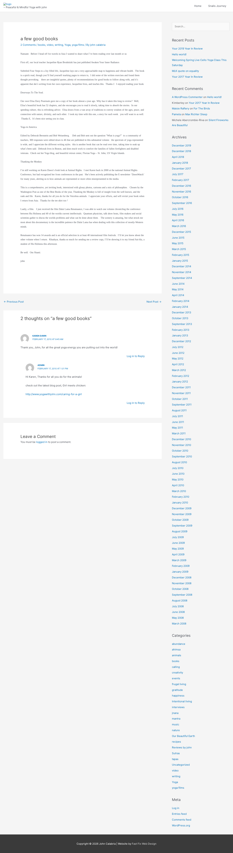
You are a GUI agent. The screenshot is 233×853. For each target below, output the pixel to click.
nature (176, 730)
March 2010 (179, 491)
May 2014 (178, 289)
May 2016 (177, 214)
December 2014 (181, 266)
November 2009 (181, 514)
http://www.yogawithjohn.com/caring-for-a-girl (54, 394)
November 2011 (181, 393)
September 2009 (182, 525)
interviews (178, 707)
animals (176, 655)
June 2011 (178, 422)
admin (41, 365)
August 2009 (179, 531)
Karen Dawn (39, 336)
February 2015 (180, 255)
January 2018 (180, 162)
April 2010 (178, 485)
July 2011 (177, 416)
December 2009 (181, 508)
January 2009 (180, 571)
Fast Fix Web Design (144, 843)
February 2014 (180, 301)
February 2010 (180, 496)
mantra (176, 718)
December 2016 (181, 185)
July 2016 (177, 208)
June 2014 (178, 283)
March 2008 (179, 623)
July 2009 (178, 537)
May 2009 (178, 548)
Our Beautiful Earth (183, 736)
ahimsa (176, 649)
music (175, 724)
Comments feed (181, 819)
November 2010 (181, 445)
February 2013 (180, 329)
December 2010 (181, 439)
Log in (175, 808)
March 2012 (179, 370)
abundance (178, 643)
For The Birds (202, 108)
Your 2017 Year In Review (187, 76)
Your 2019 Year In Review (187, 48)
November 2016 (181, 191)
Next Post (154, 301)
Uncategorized (181, 764)
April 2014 (178, 295)
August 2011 (179, 410)
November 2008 (181, 583)
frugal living (179, 684)
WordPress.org (181, 825)
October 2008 (180, 589)
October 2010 (180, 450)
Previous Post (14, 301)
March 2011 (179, 433)
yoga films (78, 44)
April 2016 (178, 220)
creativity (177, 672)
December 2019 (181, 145)
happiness (178, 695)
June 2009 (178, 542)
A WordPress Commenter (187, 97)
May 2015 (177, 243)
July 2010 (177, 468)
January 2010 (180, 502)
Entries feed (179, 813)
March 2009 (179, 560)
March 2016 (179, 226)
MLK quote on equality (185, 71)
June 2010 (178, 473)
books (41, 44)
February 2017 (180, 180)
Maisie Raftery (180, 108)
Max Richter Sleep (196, 114)
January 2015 (180, 260)
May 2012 (177, 358)
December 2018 (181, 151)
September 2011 (182, 404)
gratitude (177, 690)
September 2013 (182, 324)
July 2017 (177, 174)
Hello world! (179, 54)
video (50, 44)
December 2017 (181, 168)
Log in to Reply (136, 356)
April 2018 (178, 157)
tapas (175, 759)
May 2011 (177, 427)
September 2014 (182, 278)
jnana (175, 713)
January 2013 (180, 335)
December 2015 (181, 231)
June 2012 (178, 352)
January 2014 (180, 306)
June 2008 (178, 612)
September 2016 (182, 203)
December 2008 (181, 577)
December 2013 (181, 312)
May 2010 (177, 479)
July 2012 (177, 347)
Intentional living (182, 701)
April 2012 (178, 364)
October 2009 (180, 519)
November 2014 (181, 272)
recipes (176, 741)
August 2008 (179, 600)
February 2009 (181, 565)
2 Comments (28, 44)
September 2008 (182, 594)
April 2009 (178, 554)
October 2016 (180, 197)
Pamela (176, 114)
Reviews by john (182, 747)
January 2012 (180, 381)
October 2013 (180, 318)
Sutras (176, 753)
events (176, 678)
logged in (41, 442)
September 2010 (182, 456)
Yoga (67, 44)
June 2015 (178, 237)
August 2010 (179, 462)
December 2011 (181, 387)
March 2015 (179, 249)
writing (59, 44)
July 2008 (178, 606)
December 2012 (181, 341)
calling (176, 667)
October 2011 (180, 399)
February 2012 (180, 376)
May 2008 (178, 617)
